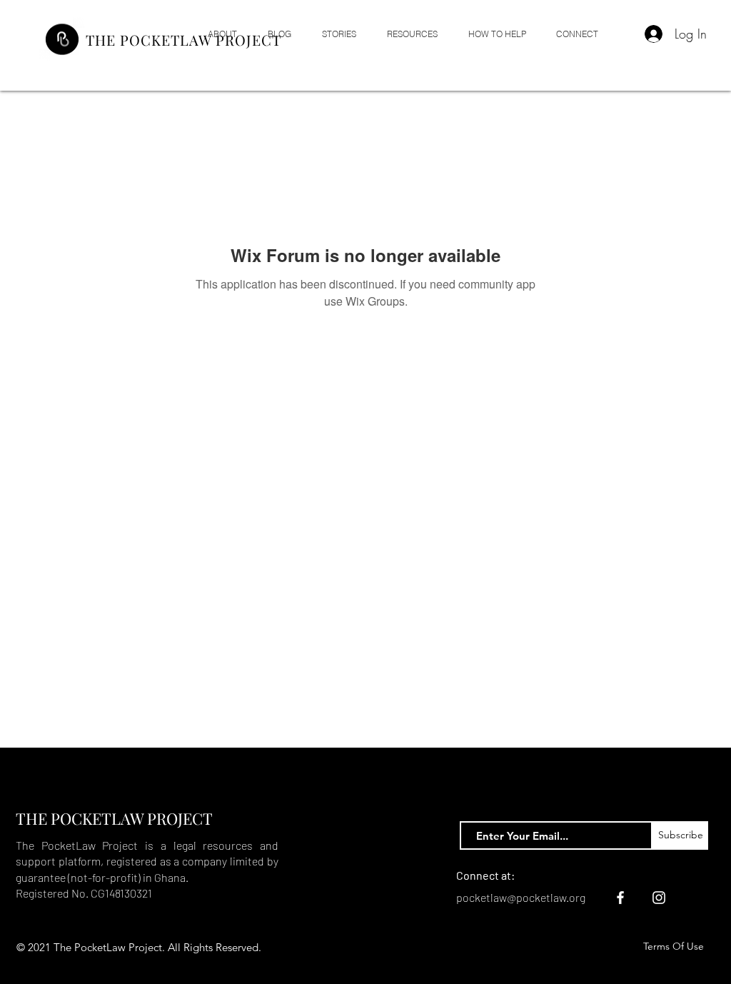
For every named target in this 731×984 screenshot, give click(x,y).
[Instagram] (658, 897)
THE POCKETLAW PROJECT (183, 39)
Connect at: (485, 875)
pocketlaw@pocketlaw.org (520, 897)
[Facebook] (620, 897)
